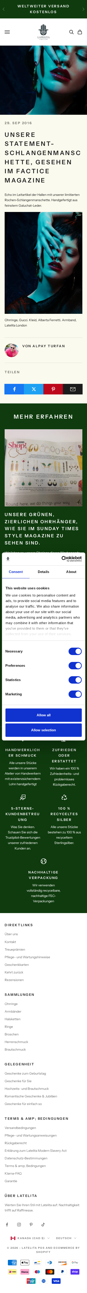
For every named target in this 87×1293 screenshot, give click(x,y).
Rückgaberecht (16, 1143)
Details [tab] (43, 572)
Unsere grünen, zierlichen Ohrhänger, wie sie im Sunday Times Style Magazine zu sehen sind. (42, 529)
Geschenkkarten (17, 965)
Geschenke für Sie (18, 1081)
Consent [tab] (16, 572)
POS (41, 1247)
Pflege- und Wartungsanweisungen (31, 1135)
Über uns (11, 934)
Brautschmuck (15, 1049)
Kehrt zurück (14, 972)
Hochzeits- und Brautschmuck (27, 1089)
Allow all (44, 715)
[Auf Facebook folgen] (7, 1224)
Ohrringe (11, 1004)
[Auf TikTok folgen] (43, 1224)
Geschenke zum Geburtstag (25, 1073)
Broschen (12, 1034)
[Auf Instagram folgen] (19, 1224)
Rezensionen (14, 980)
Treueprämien (15, 949)
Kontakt (10, 942)
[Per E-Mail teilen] (72, 389)
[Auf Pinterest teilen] (53, 389)
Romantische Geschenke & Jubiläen (31, 1096)
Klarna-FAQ (13, 1173)
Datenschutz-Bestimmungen (26, 1158)
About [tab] (71, 572)
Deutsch (64, 1238)
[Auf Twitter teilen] (33, 389)
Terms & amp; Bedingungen (25, 1166)
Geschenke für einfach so (23, 1104)
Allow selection (43, 730)
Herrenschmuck (16, 1042)
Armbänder (13, 1011)
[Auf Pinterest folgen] (31, 1224)
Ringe (9, 1027)
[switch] (75, 665)
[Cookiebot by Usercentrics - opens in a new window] (62, 559)
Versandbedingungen (20, 1128)
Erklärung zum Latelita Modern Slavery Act (36, 1151)
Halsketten (12, 1019)
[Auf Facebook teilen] (14, 389)
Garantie (11, 1181)
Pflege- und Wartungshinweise (27, 957)
